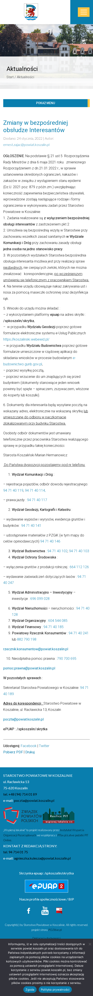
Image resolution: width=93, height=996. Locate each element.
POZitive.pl (55, 930)
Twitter (44, 746)
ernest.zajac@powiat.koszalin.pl (26, 144)
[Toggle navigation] (84, 12)
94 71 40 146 (50, 541)
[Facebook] (29, 910)
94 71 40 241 (79, 633)
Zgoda (30, 989)
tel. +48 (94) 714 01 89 (20, 794)
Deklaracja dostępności (46, 938)
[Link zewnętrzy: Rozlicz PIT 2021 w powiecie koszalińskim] (58, 817)
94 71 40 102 (56, 551)
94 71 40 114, (35, 490)
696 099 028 (40, 599)
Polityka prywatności (55, 989)
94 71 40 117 (37, 500)
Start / (11, 77)
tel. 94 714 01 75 (15, 852)
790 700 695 (66, 659)
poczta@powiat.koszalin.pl (34, 800)
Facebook (29, 746)
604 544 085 (57, 621)
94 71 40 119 (13, 490)
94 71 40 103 (79, 551)
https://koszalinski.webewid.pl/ (26, 339)
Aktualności (25, 77)
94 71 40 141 (31, 526)
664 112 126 (79, 567)
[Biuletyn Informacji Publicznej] (59, 910)
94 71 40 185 (53, 627)
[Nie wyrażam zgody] (90, 944)
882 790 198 (26, 639)
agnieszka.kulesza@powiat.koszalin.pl (42, 858)
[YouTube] (45, 910)
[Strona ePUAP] (46, 886)
